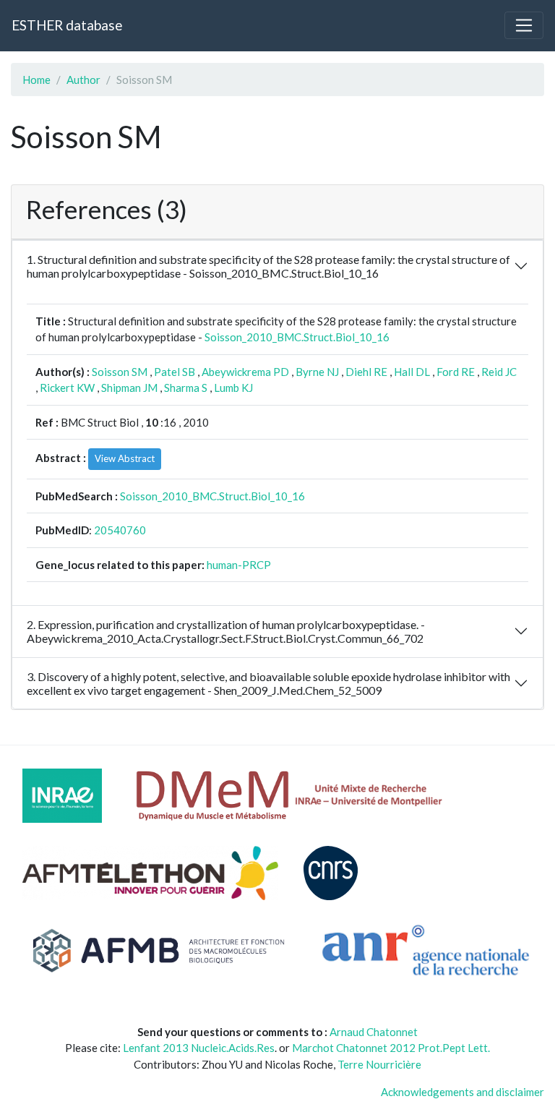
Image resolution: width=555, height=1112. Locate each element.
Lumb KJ (233, 387)
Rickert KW (67, 387)
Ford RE (455, 371)
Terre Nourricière (379, 1064)
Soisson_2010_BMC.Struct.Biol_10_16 (297, 336)
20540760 (120, 529)
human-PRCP (239, 564)
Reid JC (499, 371)
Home (36, 79)
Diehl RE (366, 371)
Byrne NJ (317, 371)
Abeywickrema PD (245, 371)
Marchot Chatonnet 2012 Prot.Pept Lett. (391, 1047)
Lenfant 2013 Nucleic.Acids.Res (199, 1047)
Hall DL (412, 371)
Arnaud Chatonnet (374, 1031)
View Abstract (125, 458)
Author (83, 79)
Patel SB (174, 371)
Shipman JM (129, 387)
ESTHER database (67, 25)
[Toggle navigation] (523, 25)
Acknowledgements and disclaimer (462, 1091)
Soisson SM (119, 371)
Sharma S (185, 387)
